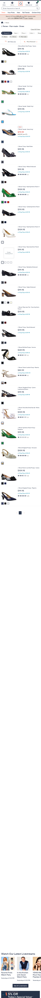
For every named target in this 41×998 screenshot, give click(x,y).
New (18, 12)
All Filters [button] (11, 42)
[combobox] (19, 8)
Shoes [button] (5, 36)
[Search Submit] (37, 8)
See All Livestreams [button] (20, 986)
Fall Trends (26, 12)
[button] (4, 4)
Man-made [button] (24, 36)
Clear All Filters (35, 29)
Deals (3, 12)
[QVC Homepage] (2, 23)
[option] (20, 17)
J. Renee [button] (13, 36)
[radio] (2, 62)
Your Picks (11, 12)
